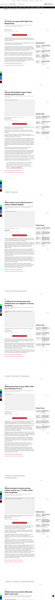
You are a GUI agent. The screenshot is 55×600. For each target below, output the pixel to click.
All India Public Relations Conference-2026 (18, 475)
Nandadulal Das (7, 230)
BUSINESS (24, 7)
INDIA (4, 7)
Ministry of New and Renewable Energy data (27, 581)
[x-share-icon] (1, 183)
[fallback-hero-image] (39, 46)
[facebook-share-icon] (1, 76)
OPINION (16, 7)
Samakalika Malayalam (25, 0)
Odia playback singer (14, 192)
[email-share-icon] (1, 80)
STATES (10, 7)
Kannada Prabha (18, 0)
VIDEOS (42, 7)
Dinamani (14, 0)
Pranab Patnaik (7, 192)
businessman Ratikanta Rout (25, 376)
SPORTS (28, 7)
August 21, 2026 (21, 168)
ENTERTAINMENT (37, 7)
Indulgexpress (37, 0)
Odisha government (8, 475)
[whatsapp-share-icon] (1, 181)
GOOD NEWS (32, 7)
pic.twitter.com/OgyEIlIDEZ (16, 167)
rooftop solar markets (8, 581)
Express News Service (8, 29)
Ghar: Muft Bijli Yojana (16, 581)
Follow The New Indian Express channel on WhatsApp (13, 63)
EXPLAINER (20, 7)
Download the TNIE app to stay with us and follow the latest (14, 65)
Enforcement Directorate (15, 376)
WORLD (7, 7)
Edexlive (41, 0)
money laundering (7, 376)
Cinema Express (32, 0)
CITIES (13, 7)
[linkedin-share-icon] (1, 78)
